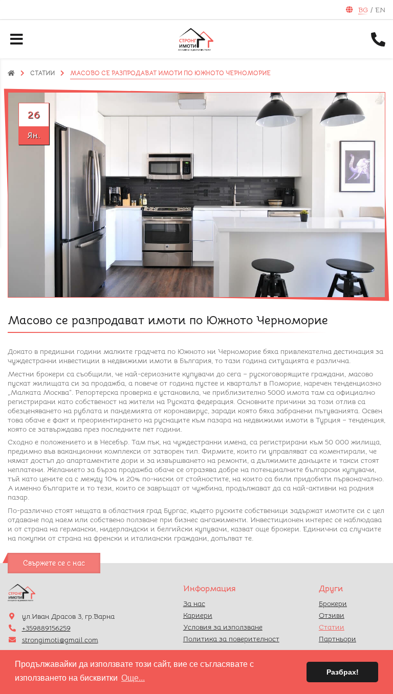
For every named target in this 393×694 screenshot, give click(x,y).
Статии (42, 73)
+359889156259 (46, 628)
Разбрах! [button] (342, 672)
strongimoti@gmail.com (60, 639)
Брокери (333, 603)
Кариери (197, 615)
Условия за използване (223, 627)
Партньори (337, 638)
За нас (194, 603)
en (380, 9)
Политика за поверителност (231, 638)
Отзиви (331, 615)
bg (363, 9)
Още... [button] (133, 678)
